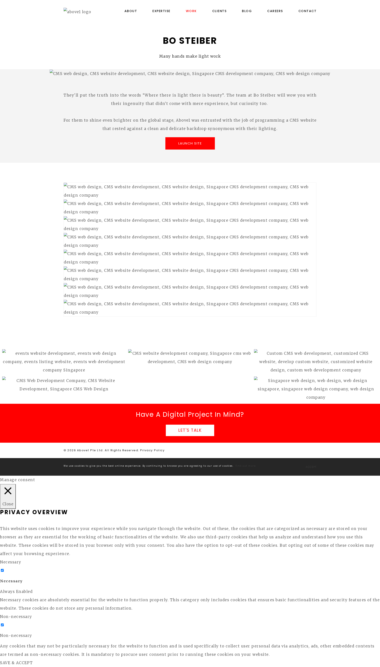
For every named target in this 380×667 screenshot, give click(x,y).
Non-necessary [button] (16, 616)
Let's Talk (190, 430)
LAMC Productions (64, 357)
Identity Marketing (190, 355)
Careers (275, 11)
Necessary (11, 581)
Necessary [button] (10, 562)
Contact (307, 11)
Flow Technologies (64, 383)
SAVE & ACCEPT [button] (16, 662)
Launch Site (190, 143)
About (130, 11)
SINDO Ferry (316, 357)
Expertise (161, 11)
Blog (247, 11)
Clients (219, 11)
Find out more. (246, 466)
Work (191, 11)
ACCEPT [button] (311, 467)
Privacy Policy (152, 450)
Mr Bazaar (316, 384)
